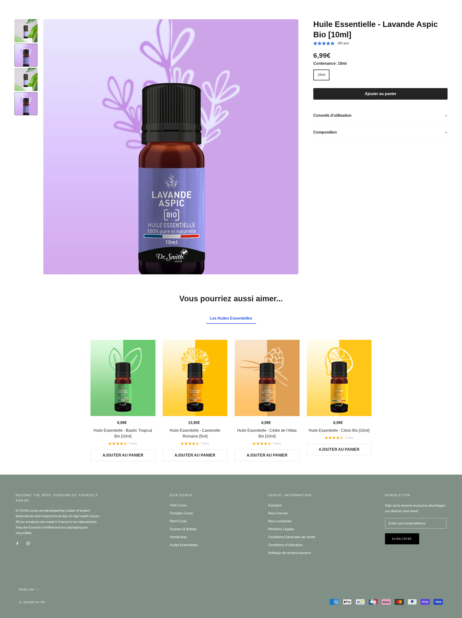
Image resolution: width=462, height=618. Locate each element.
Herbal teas (178, 537)
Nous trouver (278, 513)
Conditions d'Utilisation (285, 545)
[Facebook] (17, 543)
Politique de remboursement (289, 553)
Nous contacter (280, 521)
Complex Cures (181, 513)
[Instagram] (28, 543)
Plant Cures (178, 521)
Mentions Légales (281, 529)
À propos (275, 505)
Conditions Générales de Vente (291, 537)
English (27, 590)
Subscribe (402, 539)
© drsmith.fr (32, 602)
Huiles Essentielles (184, 545)
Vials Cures (178, 505)
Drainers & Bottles (183, 529)
